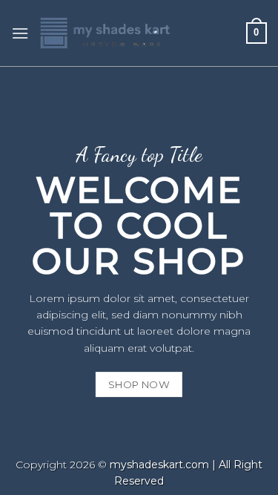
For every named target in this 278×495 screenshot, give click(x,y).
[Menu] (20, 33)
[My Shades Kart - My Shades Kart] (106, 32)
